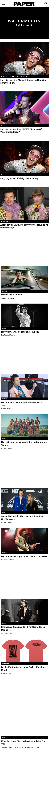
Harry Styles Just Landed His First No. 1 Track (21, 404)
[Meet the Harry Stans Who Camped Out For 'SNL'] (24, 724)
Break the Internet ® (15, 76)
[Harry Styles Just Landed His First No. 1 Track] (24, 385)
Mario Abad (7, 674)
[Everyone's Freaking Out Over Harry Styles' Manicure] (24, 610)
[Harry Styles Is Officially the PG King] (24, 157)
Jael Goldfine (7, 449)
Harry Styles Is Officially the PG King (19, 178)
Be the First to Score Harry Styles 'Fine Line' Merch (23, 668)
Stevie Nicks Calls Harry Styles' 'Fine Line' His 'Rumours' (22, 517)
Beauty (5, 623)
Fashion (5, 663)
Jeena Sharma (8, 633)
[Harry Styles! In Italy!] (24, 278)
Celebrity (7, 221)
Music (5, 125)
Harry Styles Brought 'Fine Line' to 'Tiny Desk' (24, 556)
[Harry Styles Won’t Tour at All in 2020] (24, 315)
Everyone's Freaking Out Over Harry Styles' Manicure (23, 628)
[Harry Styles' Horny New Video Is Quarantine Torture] (24, 425)
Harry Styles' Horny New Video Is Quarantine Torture (24, 443)
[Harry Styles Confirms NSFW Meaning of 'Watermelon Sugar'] (24, 107)
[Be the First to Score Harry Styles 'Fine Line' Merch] (24, 650)
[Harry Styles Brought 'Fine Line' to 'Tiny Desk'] (24, 539)
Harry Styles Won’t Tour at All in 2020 (20, 332)
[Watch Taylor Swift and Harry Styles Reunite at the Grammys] (24, 203)
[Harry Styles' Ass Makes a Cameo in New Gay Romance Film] (24, 58)
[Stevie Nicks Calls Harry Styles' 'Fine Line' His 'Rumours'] (24, 499)
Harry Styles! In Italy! (11, 295)
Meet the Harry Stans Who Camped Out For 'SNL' (23, 742)
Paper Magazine (9, 298)
